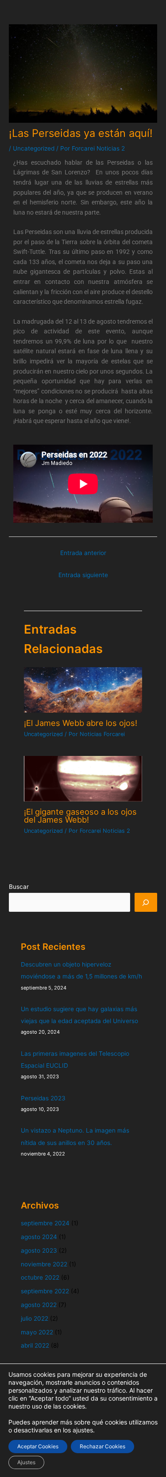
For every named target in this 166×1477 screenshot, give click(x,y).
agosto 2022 (39, 1304)
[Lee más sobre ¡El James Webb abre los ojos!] (83, 689)
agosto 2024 (39, 1236)
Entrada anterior (83, 552)
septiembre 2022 (45, 1291)
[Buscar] (146, 902)
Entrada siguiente (83, 574)
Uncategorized (33, 148)
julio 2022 (34, 1318)
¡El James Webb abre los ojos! (80, 723)
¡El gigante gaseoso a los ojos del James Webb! (80, 815)
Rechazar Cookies (102, 1446)
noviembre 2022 (44, 1264)
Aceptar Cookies (37, 1446)
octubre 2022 (40, 1277)
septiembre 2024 (45, 1223)
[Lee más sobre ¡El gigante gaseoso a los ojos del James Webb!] (83, 778)
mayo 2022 (37, 1332)
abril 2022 (35, 1345)
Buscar (19, 886)
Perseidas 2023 (43, 1098)
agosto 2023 (39, 1250)
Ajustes (26, 1462)
